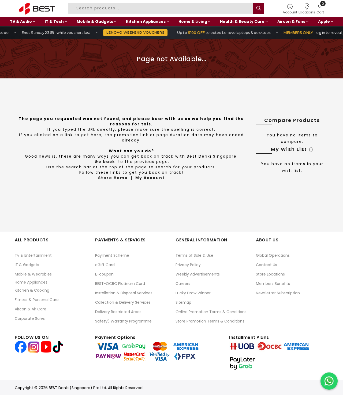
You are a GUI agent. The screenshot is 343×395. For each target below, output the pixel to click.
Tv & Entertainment (33, 255)
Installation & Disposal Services (123, 293)
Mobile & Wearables (33, 274)
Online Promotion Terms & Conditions (211, 311)
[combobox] (163, 8)
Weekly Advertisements (198, 274)
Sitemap (183, 302)
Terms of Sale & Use (194, 255)
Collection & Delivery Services (123, 302)
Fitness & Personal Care (37, 299)
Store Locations (270, 274)
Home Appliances (31, 282)
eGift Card (105, 264)
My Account (150, 177)
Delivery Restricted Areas (118, 311)
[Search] (258, 8)
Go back (105, 161)
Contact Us (266, 264)
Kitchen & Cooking (32, 290)
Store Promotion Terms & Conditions (210, 321)
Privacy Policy (188, 264)
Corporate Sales (30, 318)
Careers (183, 283)
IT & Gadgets (27, 264)
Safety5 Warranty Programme (123, 321)
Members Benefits (273, 283)
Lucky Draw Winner (193, 293)
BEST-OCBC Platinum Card (120, 283)
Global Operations (273, 255)
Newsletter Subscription (278, 293)
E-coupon (104, 274)
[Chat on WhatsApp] (329, 381)
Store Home (113, 177)
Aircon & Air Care (30, 309)
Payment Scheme (112, 255)
